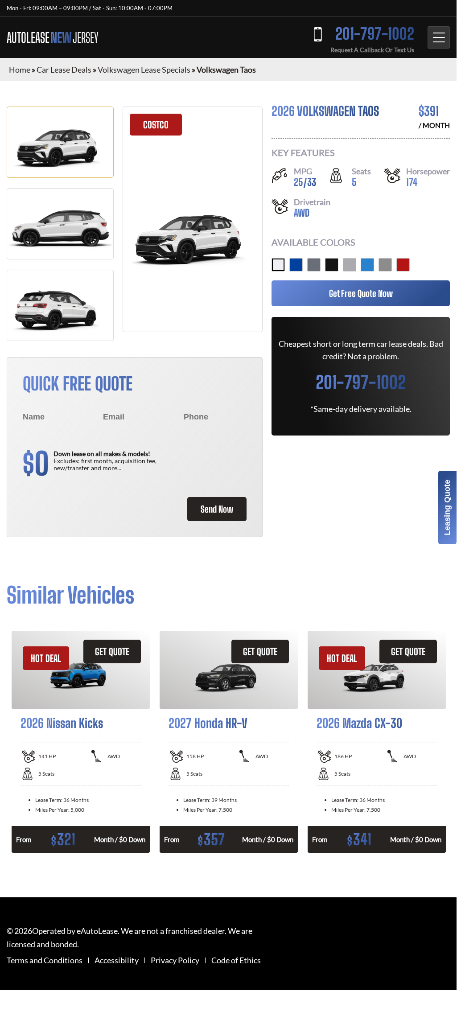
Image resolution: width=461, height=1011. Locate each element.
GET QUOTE (112, 651)
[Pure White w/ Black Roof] (278, 265)
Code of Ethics (236, 960)
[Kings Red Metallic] (403, 265)
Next (456, 741)
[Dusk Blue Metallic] (296, 265)
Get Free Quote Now (361, 293)
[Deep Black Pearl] (331, 265)
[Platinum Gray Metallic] (314, 265)
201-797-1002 (374, 34)
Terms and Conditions (44, 960)
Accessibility (117, 960)
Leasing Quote (447, 507)
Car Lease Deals (64, 69)
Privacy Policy (175, 960)
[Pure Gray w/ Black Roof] (385, 265)
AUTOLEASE (53, 37)
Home (19, 69)
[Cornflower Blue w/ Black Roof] (367, 265)
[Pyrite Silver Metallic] (349, 265)
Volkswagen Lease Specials (144, 69)
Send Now (217, 509)
